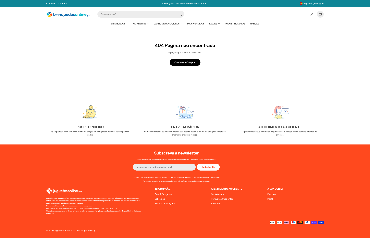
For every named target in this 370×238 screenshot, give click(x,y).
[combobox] (140, 14)
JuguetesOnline (62, 230)
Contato (63, 3)
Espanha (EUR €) (312, 3)
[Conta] (311, 14)
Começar (51, 3)
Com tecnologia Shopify (83, 230)
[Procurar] (180, 14)
